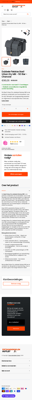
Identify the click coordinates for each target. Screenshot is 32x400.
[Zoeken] (28, 14)
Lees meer (5, 101)
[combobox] (16, 14)
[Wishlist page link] (5, 10)
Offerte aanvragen (16, 174)
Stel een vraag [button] (16, 284)
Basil (8, 21)
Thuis (3, 21)
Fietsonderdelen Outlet (14, 355)
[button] (2, 6)
